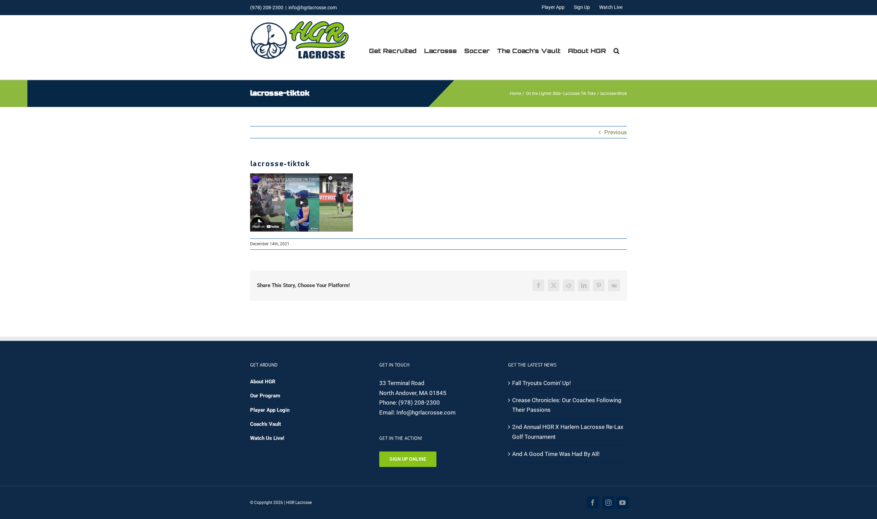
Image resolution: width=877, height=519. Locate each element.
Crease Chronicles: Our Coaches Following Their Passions (566, 405)
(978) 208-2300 (419, 402)
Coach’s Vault (265, 424)
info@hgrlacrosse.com (312, 7)
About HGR (262, 382)
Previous (615, 132)
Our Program (265, 396)
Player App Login (269, 410)
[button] (616, 50)
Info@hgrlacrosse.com (426, 412)
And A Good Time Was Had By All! (556, 453)
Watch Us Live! (267, 438)
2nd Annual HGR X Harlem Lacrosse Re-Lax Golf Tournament (567, 431)
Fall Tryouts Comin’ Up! (541, 383)
